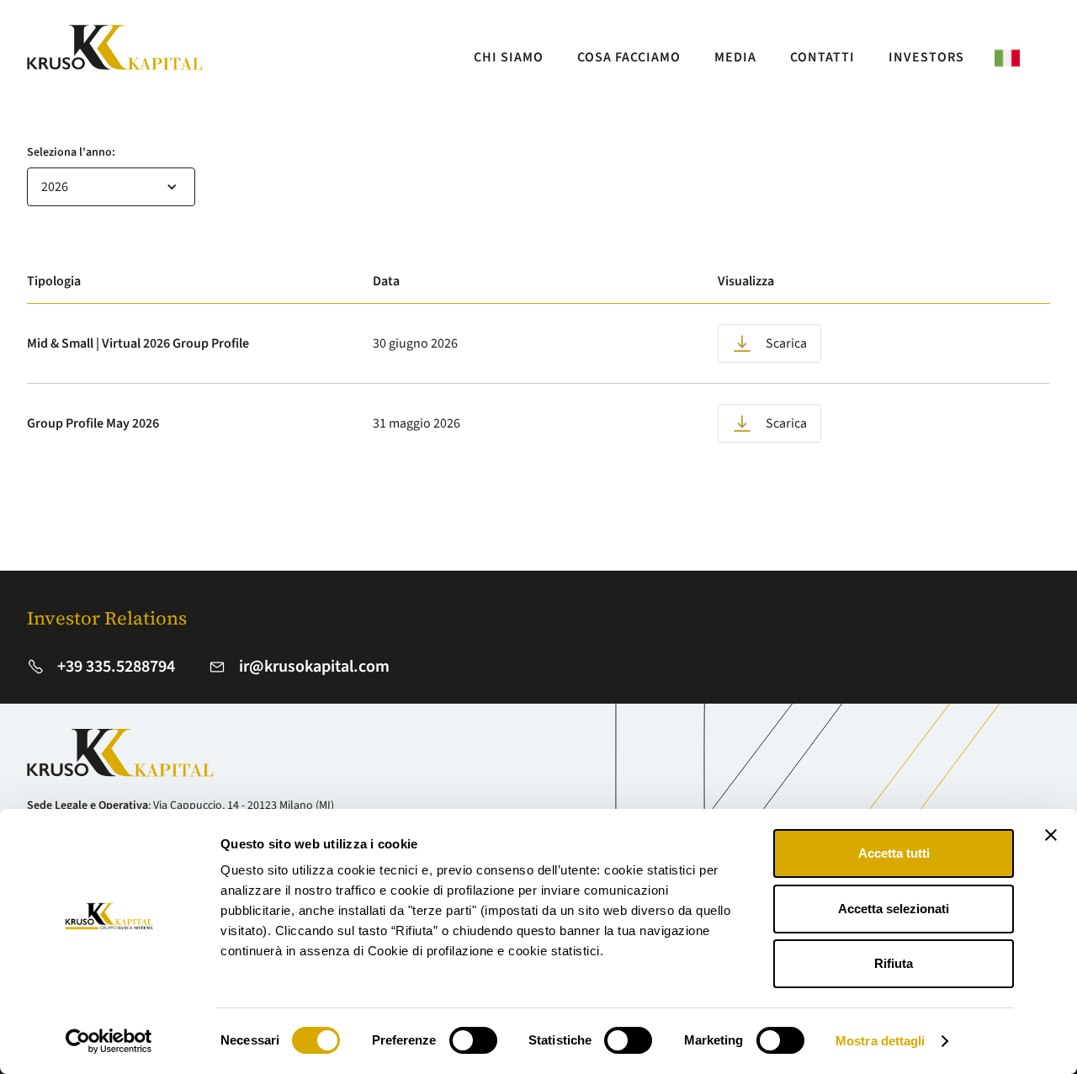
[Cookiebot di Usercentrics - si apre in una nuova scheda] (109, 1041)
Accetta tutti (894, 853)
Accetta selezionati (893, 908)
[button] (111, 186)
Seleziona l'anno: (71, 152)
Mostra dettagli (881, 1041)
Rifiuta (893, 963)
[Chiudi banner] (1051, 835)
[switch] (473, 1040)
